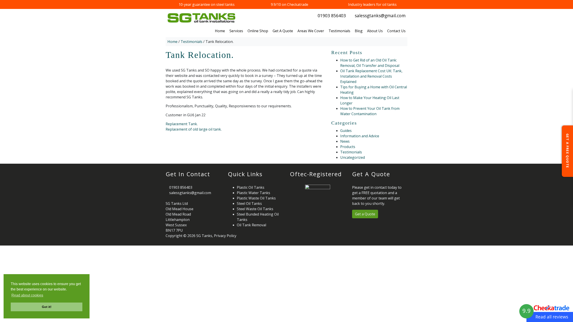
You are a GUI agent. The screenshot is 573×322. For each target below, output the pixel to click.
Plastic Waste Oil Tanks (256, 198)
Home (220, 30)
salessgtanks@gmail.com (380, 16)
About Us (375, 30)
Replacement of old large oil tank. (194, 129)
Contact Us (396, 30)
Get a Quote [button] (365, 214)
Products (347, 146)
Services (236, 30)
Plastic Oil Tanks (250, 187)
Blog (359, 30)
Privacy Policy (225, 235)
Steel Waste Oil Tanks (255, 208)
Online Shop (258, 30)
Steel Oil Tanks (249, 203)
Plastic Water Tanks (253, 192)
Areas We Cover (310, 30)
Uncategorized (352, 157)
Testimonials (339, 30)
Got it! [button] (46, 307)
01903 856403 (332, 16)
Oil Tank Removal (251, 224)
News (345, 141)
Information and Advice (359, 135)
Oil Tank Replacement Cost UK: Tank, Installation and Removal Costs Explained (371, 76)
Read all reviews (551, 317)
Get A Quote (283, 30)
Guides (346, 130)
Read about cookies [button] (27, 295)
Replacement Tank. (182, 123)
